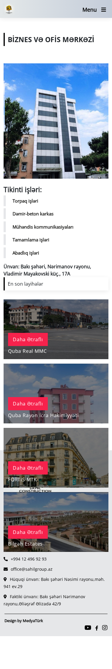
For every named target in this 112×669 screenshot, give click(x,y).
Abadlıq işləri (26, 253)
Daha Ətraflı (28, 339)
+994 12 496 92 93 (29, 559)
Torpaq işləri (25, 201)
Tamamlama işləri (31, 240)
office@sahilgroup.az (32, 569)
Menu (89, 9)
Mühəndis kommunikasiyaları (43, 227)
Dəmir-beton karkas (33, 214)
